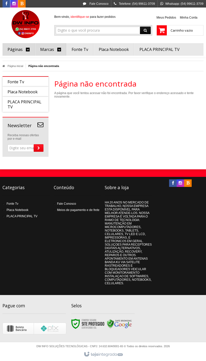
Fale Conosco (99, 4)
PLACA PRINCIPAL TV (22, 216)
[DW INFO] (25, 24)
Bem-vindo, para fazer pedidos (85, 17)
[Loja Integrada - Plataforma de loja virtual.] (103, 354)
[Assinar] (38, 148)
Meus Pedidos (166, 17)
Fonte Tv (12, 203)
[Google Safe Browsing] (119, 323)
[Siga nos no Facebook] (6, 4)
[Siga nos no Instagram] (14, 4)
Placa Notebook (17, 210)
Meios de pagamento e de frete (78, 210)
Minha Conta (188, 17)
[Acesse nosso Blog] (22, 4)
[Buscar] (145, 30)
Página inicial (15, 65)
